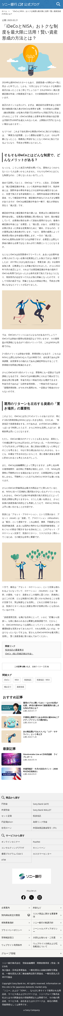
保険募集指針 (7, 922)
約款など (37, 907)
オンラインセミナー (10, 841)
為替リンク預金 (40, 821)
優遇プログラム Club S (12, 853)
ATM (3, 859)
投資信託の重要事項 (14, 649)
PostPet (36, 841)
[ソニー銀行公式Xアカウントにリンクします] (31, 899)
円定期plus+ (7, 821)
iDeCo (6, 680)
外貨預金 (5, 809)
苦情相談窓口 (7, 937)
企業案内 (5, 907)
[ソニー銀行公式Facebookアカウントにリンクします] (23, 899)
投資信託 (27, 680)
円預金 (4, 803)
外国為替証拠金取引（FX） (45, 827)
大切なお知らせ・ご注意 (44, 937)
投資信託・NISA (43, 680)
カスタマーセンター (42, 853)
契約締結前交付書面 (10, 915)
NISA (17, 680)
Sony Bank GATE (41, 804)
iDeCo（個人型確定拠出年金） (19, 653)
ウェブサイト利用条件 (11, 945)
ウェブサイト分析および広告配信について (45, 945)
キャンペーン (39, 847)
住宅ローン (6, 827)
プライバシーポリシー (11, 930)
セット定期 (6, 815)
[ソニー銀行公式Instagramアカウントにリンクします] (39, 899)
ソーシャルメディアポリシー (45, 930)
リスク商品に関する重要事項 (45, 915)
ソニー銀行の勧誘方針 (43, 922)
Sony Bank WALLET (42, 810)
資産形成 (20, 687)
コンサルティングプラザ (12, 847)
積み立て (7, 687)
